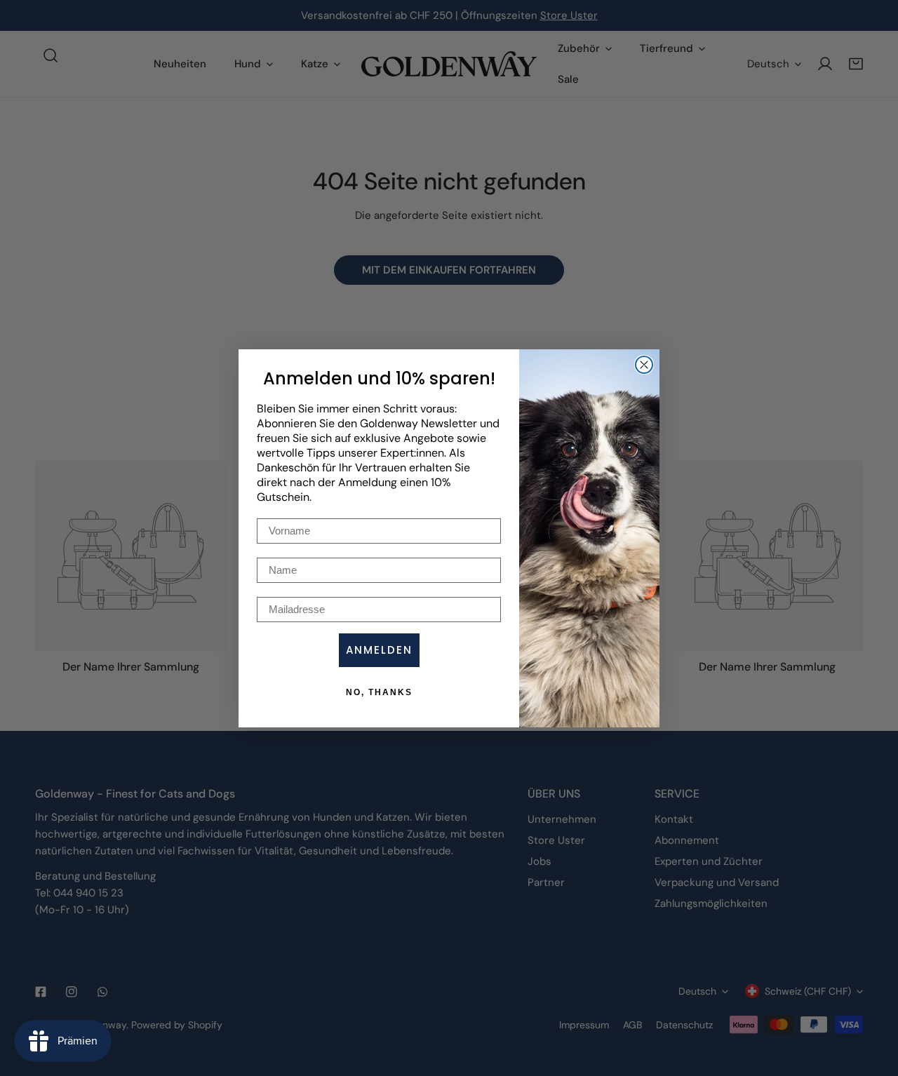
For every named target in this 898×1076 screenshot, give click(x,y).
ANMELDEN (379, 650)
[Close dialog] (644, 364)
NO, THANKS (379, 692)
